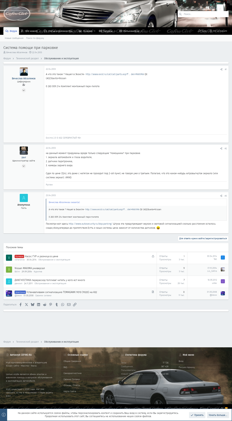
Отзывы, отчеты (72, 385)
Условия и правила (153, 408)
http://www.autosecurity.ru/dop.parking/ (90, 223)
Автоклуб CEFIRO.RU (21, 354)
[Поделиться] (221, 69)
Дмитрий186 (162, 374)
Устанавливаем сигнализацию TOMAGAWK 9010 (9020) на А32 (61, 292)
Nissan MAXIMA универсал (30, 268)
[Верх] (222, 408)
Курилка (38, 271)
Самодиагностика (73, 373)
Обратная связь (133, 408)
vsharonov (20, 259)
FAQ (65, 367)
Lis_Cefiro (212, 271)
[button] (40, 31)
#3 (226, 195)
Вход (181, 361)
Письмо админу (187, 367)
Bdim (17, 271)
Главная (214, 408)
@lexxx (18, 295)
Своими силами (43, 295)
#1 (226, 69)
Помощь (204, 408)
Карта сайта (70, 391)
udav (214, 283)
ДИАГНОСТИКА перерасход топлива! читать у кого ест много (50, 280)
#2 (226, 148)
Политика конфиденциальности (181, 408)
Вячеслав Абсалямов (16, 52)
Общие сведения (72, 361)
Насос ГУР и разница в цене (41, 256)
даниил (18, 283)
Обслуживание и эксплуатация (54, 259)
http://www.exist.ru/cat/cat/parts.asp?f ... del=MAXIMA (115, 74)
